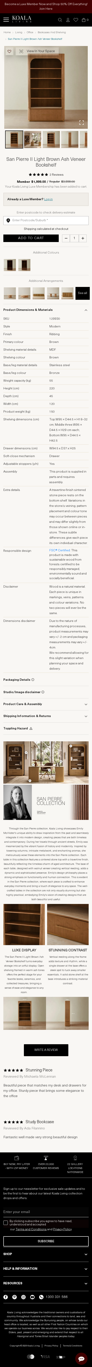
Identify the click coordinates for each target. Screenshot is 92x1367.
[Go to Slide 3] (51, 139)
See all (82, 293)
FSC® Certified (59, 550)
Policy (67, 1229)
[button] (60, 20)
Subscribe (46, 1241)
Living (18, 32)
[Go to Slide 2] (33, 139)
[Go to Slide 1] (14, 139)
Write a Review (46, 1050)
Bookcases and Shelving (52, 32)
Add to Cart (31, 238)
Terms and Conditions (31, 1229)
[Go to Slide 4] (70, 139)
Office (30, 32)
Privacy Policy (51, 1346)
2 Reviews (57, 175)
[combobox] (46, 220)
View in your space (41, 51)
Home (7, 32)
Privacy (58, 1229)
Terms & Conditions (72, 1346)
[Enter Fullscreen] (81, 123)
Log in (48, 199)
